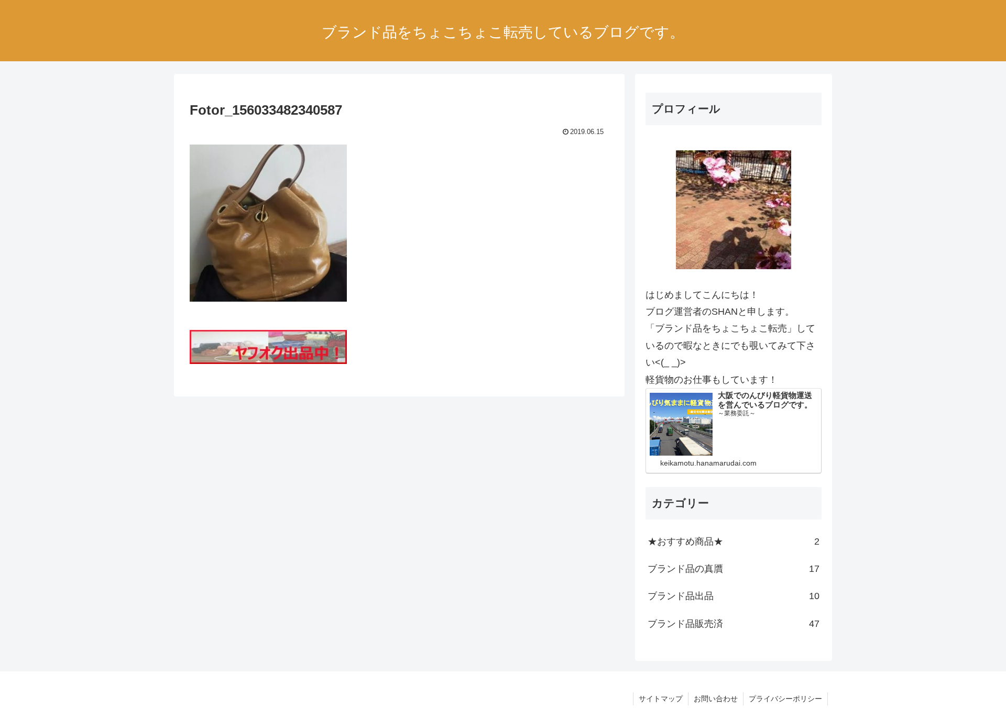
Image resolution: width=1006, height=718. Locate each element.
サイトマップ (661, 698)
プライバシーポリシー (785, 698)
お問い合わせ (716, 698)
